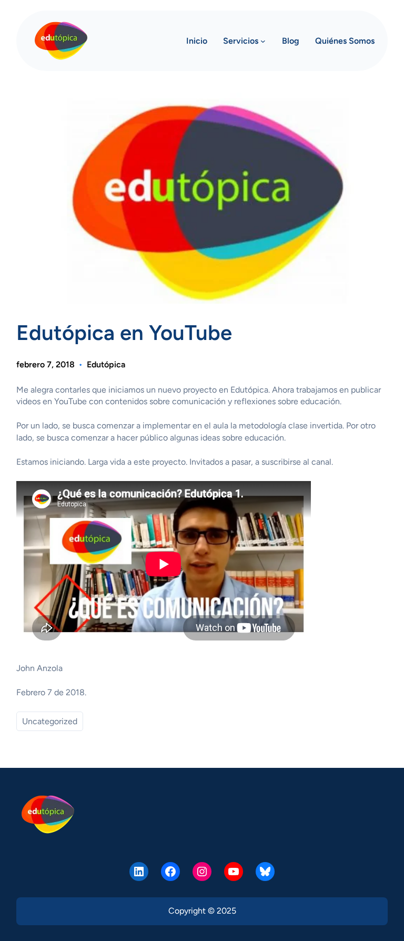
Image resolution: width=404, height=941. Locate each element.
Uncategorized (49, 721)
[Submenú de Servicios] (263, 41)
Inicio (196, 41)
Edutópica (106, 364)
